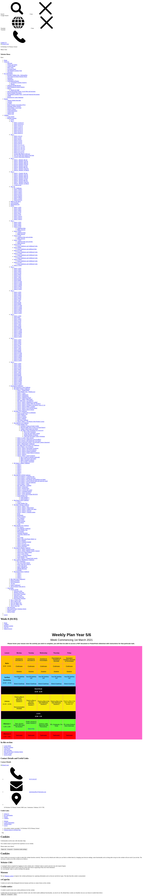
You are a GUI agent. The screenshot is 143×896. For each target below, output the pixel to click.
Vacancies (9, 72)
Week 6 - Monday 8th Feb (21, 167)
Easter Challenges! (15, 585)
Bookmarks (20, 515)
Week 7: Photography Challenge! (26, 444)
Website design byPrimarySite (12, 830)
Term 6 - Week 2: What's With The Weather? (29, 403)
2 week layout (17, 185)
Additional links (21, 228)
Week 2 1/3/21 (18, 137)
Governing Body (11, 69)
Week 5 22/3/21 (18, 142)
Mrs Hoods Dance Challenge (21, 571)
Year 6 (12, 362)
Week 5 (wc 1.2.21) (19, 151)
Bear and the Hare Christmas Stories (16, 609)
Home (5, 60)
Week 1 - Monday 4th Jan (20, 160)
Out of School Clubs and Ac (18, 586)
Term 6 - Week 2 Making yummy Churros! (28, 551)
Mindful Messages (22, 568)
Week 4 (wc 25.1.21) (19, 149)
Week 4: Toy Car (21, 543)
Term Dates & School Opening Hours (17, 76)
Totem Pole (31, 728)
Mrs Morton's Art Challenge (21, 423)
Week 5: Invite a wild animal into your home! (29, 441)
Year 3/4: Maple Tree (16, 603)
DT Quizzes (20, 527)
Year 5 (12, 338)
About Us (6, 61)
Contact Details (11, 66)
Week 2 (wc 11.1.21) (19, 146)
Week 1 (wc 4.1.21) (19, 145)
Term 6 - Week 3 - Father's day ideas (26, 509)
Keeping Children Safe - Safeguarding (17, 75)
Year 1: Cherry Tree (16, 600)
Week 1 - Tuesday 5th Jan (20, 173)
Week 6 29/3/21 (18, 143)
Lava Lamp (20, 537)
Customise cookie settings (20, 849)
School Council (11, 610)
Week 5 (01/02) (18, 195)
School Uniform (11, 109)
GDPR (9, 96)
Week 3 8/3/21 (18, 139)
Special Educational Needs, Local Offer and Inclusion (21, 91)
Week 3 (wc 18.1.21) (19, 148)
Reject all (3, 849)
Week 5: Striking (21, 418)
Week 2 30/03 (17, 209)
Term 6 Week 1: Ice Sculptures (25, 447)
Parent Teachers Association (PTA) (16, 105)
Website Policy (8, 824)
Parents (6, 99)
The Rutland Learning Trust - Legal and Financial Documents (23, 94)
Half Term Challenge (22, 420)
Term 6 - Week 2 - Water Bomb (25, 507)
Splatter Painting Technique (31, 435)
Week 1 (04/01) (18, 189)
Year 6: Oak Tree (15, 606)
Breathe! (19, 570)
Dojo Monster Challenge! (24, 528)
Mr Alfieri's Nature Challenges (22, 389)
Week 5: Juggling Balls (23, 545)
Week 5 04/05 (17, 231)
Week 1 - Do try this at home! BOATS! (27, 494)
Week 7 (19, 473)
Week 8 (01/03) (18, 200)
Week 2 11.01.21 (18, 127)
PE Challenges (18, 188)
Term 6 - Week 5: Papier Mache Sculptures (28, 452)
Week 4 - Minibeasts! (22, 394)
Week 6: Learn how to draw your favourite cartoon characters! (33, 442)
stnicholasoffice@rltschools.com (37, 792)
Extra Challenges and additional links (27, 249)
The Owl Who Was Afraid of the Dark (24, 155)
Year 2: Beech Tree (16, 601)
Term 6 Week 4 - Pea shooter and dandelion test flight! (31, 479)
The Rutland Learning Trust (14, 70)
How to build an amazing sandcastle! (30, 457)
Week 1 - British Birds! (23, 390)
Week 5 (19, 470)
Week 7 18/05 (17, 240)
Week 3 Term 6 (18, 216)
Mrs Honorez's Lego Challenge (22, 387)
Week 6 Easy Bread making (24, 552)
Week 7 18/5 (17, 301)
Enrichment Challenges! (17, 386)
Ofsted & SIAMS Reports (14, 85)
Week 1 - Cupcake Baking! (24, 555)
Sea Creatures (20, 518)
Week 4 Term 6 (18, 218)
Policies (9, 88)
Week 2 (19, 466)
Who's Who (10, 67)
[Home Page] (5, 44)
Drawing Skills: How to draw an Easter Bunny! (33, 427)
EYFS (12, 119)
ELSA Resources (15, 582)
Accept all (9, 849)
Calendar (9, 102)
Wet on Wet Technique (30, 432)
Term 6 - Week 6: (21, 454)
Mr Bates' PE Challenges (20, 411)
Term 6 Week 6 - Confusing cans (25, 476)
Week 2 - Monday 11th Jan (21, 161)
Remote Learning (11, 118)
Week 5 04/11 (17, 213)
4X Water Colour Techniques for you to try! (32, 430)
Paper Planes (20, 522)
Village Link (10, 113)
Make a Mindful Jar (22, 567)
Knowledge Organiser (19, 594)
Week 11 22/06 (18, 253)
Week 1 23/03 (17, 207)
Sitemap (6, 821)
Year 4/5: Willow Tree (16, 604)
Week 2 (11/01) (18, 191)
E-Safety (9, 103)
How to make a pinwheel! (27, 461)
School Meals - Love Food (14, 108)
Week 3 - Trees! (21, 393)
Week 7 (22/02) (18, 198)
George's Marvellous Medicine (22, 157)
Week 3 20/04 (17, 210)
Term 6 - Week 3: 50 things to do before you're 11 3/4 (31, 405)
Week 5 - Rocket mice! (23, 488)
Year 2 (12, 134)
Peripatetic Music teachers (14, 106)
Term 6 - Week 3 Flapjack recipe (25, 549)
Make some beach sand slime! (28, 458)
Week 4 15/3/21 (18, 140)
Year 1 (12, 121)
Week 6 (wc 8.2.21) (19, 152)
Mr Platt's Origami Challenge (21, 504)
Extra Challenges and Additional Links (27, 246)
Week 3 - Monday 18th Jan (21, 163)
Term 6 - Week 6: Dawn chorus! (25, 409)
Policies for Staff (15, 90)
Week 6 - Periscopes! (22, 487)
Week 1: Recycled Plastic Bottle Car (26, 539)
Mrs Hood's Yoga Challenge (21, 500)
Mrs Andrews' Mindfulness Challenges (24, 559)
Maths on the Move (16, 201)
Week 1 (19, 464)
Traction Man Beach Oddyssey (22, 154)
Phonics (13, 84)
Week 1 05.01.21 (18, 125)
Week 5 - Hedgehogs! (23, 396)
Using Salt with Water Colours (32, 433)
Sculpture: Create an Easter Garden (30, 426)
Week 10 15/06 (18, 250)
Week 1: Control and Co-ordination (26, 412)
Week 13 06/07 (18, 259)
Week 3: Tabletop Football (24, 542)
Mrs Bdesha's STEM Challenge (22, 475)
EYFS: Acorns (14, 589)
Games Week (20, 519)
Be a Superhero (21, 561)
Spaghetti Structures (22, 533)
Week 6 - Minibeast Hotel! (24, 397)
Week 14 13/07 (18, 262)
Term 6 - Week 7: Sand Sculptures (26, 455)
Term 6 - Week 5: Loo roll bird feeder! (27, 408)
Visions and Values (12, 64)
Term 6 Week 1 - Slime (23, 484)
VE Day (13, 583)
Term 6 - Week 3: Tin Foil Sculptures (27, 449)
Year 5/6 (13, 186)
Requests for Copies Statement (15, 97)
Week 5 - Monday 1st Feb (20, 166)
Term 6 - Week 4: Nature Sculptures (26, 451)
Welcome (9, 63)
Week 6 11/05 (17, 215)
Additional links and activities (25, 237)
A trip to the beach (22, 565)
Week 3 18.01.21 (18, 128)
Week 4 (19, 469)
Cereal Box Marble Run (23, 534)
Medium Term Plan (19, 592)
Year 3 (12, 158)
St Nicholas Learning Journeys (19, 82)
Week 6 (19, 472)
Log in (5, 615)
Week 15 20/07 (18, 265)
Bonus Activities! (15, 580)
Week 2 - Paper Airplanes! (24, 493)
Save (15, 894)
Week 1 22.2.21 (18, 136)
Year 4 (12, 171)
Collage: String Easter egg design (29, 429)
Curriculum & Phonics (13, 81)
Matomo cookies (9, 876)
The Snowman (11, 607)
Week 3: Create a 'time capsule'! (25, 438)
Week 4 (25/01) (18, 194)
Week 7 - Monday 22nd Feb (21, 168)
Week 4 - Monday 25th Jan (21, 164)
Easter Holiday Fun (22, 414)
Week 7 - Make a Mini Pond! (24, 399)
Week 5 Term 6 (18, 219)
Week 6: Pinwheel (22, 546)
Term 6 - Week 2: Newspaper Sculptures (27, 448)
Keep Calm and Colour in (24, 564)
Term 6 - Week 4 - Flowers (24, 510)
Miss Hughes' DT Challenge (21, 525)
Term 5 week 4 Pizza (22, 554)
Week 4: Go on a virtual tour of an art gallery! (29, 439)
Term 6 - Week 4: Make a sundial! (26, 406)
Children (6, 115)
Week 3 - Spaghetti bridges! (24, 491)
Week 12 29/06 (18, 256)
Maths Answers (21, 229)
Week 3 (19, 467)
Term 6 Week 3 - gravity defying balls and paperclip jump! (32, 481)
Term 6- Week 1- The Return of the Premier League (30, 421)
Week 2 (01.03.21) (19, 124)
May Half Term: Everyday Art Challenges (28, 445)
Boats (18, 513)
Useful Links (10, 112)
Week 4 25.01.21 (18, 130)
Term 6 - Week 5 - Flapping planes (26, 512)
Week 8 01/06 (17, 244)
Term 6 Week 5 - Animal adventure (26, 478)
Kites (18, 536)
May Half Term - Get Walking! (25, 400)
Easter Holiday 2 (25, 499)
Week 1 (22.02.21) (19, 122)
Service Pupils (11, 612)
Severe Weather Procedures (14, 93)
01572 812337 (33, 779)
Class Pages (10, 588)
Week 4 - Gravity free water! (24, 490)
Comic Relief (10, 116)
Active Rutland (15, 203)
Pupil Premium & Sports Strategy (16, 87)
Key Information (8, 73)
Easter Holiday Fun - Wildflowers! (26, 391)
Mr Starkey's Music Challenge (22, 463)
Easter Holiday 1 (25, 497)
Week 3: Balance (21, 415)
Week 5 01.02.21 (18, 131)
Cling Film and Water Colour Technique (34, 436)
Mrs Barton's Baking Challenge (22, 548)
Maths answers (21, 234)
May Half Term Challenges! (18, 579)
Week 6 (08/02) (18, 197)
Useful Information (12, 111)
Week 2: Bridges (21, 540)
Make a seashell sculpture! (27, 460)
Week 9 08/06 (17, 247)
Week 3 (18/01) (18, 192)
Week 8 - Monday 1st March (21, 170)
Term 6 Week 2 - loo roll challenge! (26, 482)
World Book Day (15, 204)
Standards (9, 78)
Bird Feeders (20, 531)
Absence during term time (14, 100)
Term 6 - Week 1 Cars (23, 506)
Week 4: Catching (22, 417)
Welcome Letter (18, 591)
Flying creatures (21, 516)
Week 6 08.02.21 (18, 133)
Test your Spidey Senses (23, 562)
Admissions (10, 79)
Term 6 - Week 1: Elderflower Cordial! (27, 402)
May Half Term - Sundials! (24, 485)
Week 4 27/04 (17, 212)
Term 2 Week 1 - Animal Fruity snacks (27, 558)
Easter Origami (21, 521)
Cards (18, 524)
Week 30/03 (17, 317)
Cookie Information (9, 822)
